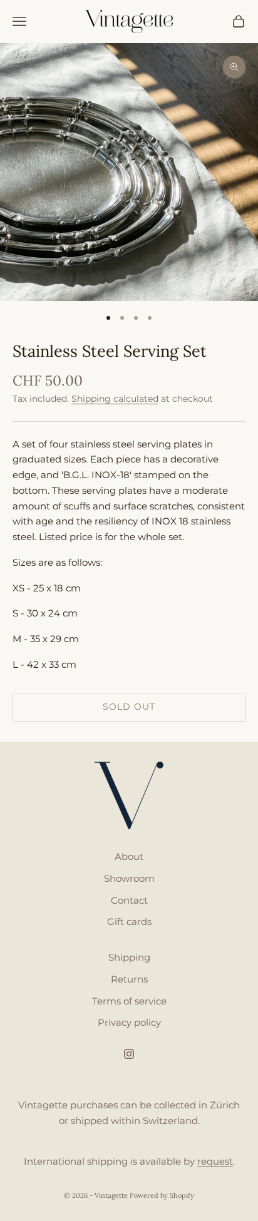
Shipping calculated (114, 398)
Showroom (129, 878)
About (129, 856)
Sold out (129, 706)
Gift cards (129, 921)
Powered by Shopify (162, 1195)
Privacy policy (129, 1022)
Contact (129, 900)
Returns (129, 979)
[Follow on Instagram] (129, 1054)
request (215, 1161)
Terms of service (129, 1001)
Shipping (129, 957)
